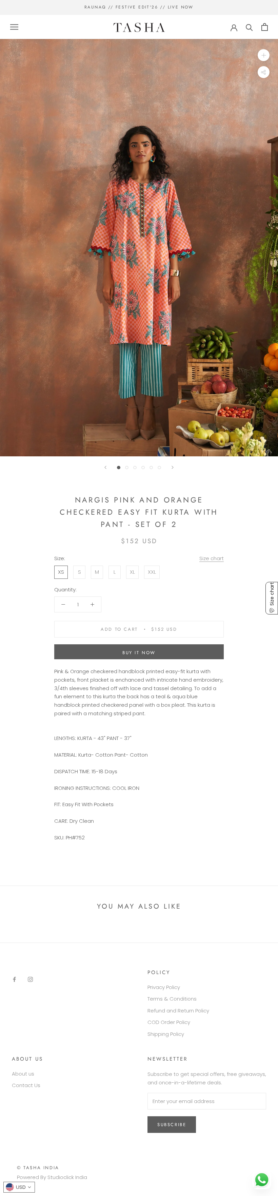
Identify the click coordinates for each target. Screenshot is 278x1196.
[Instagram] (30, 979)
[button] (271, 598)
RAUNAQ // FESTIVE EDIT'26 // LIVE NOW (139, 7)
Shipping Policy (165, 1034)
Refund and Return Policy (178, 1010)
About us (23, 1073)
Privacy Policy (163, 987)
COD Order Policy (168, 1022)
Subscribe (171, 1124)
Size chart (211, 558)
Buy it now (139, 652)
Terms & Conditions (172, 998)
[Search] (249, 27)
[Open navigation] (14, 27)
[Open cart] (264, 27)
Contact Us (26, 1085)
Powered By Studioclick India (52, 1177)
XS (61, 571)
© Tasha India (38, 1167)
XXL (152, 571)
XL (132, 571)
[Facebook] (14, 979)
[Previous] (105, 467)
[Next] (173, 467)
